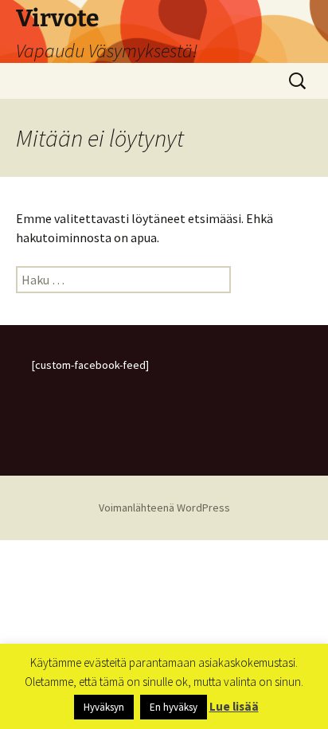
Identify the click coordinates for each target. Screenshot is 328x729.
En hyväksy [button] (173, 707)
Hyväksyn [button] (104, 707)
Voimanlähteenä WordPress (164, 507)
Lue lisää (234, 706)
